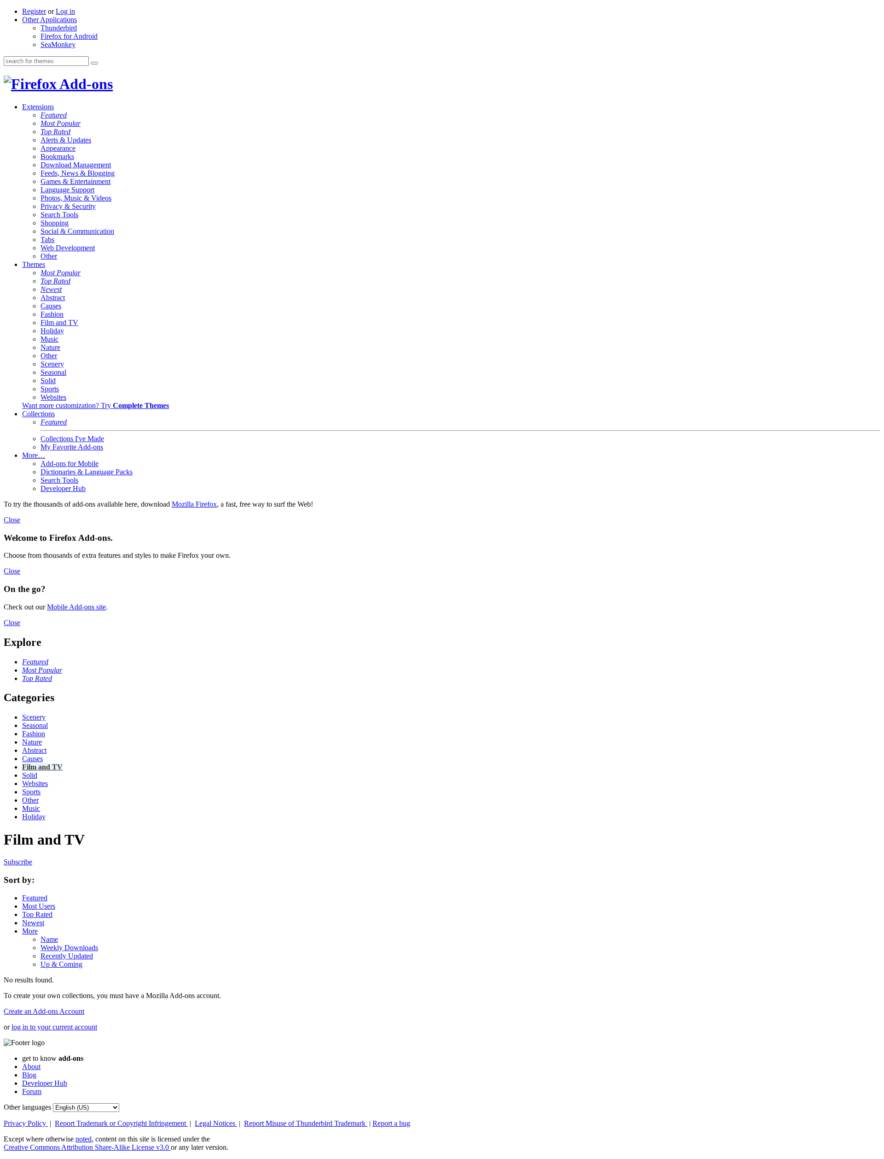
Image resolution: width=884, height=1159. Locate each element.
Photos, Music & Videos (76, 198)
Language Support (67, 190)
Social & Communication (77, 231)
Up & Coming (61, 964)
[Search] (94, 63)
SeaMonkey (58, 44)
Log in (65, 11)
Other (49, 256)
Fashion (52, 314)
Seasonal (53, 372)
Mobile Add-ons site (76, 607)
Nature (50, 347)
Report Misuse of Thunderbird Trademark (305, 1123)
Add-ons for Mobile (70, 463)
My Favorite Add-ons (72, 447)
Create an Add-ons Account (44, 1011)
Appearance (58, 148)
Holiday (52, 331)
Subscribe (18, 862)
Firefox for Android (69, 36)
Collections (38, 414)
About (31, 1066)
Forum (31, 1091)
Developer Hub (63, 488)
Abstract (53, 298)
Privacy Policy (26, 1123)
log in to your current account (54, 1027)
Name (49, 939)
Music (49, 339)
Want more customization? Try (95, 405)
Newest (51, 289)
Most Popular (61, 123)
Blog (29, 1075)
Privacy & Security (68, 206)
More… (33, 455)
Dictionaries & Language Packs (87, 472)
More (30, 931)
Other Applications (49, 20)
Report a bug (391, 1123)
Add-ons (85, 84)
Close (12, 520)
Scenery (52, 364)
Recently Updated (67, 956)
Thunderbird (59, 28)
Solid (48, 380)
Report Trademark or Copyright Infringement (121, 1123)
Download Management (76, 165)
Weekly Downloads (69, 948)
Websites (53, 397)
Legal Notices (216, 1123)
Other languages (27, 1107)
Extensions (38, 107)
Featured (54, 115)
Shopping (55, 223)
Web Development (68, 248)
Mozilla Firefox (194, 504)
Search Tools (59, 215)
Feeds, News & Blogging (78, 173)
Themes (33, 264)
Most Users (38, 906)
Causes (51, 306)
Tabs (47, 239)
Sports (50, 389)
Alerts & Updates (66, 140)
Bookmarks (57, 156)
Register (34, 11)
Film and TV (59, 322)
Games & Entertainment (75, 181)
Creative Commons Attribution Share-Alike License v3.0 (87, 1147)
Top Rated (55, 132)
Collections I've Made (72, 439)
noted (84, 1139)
